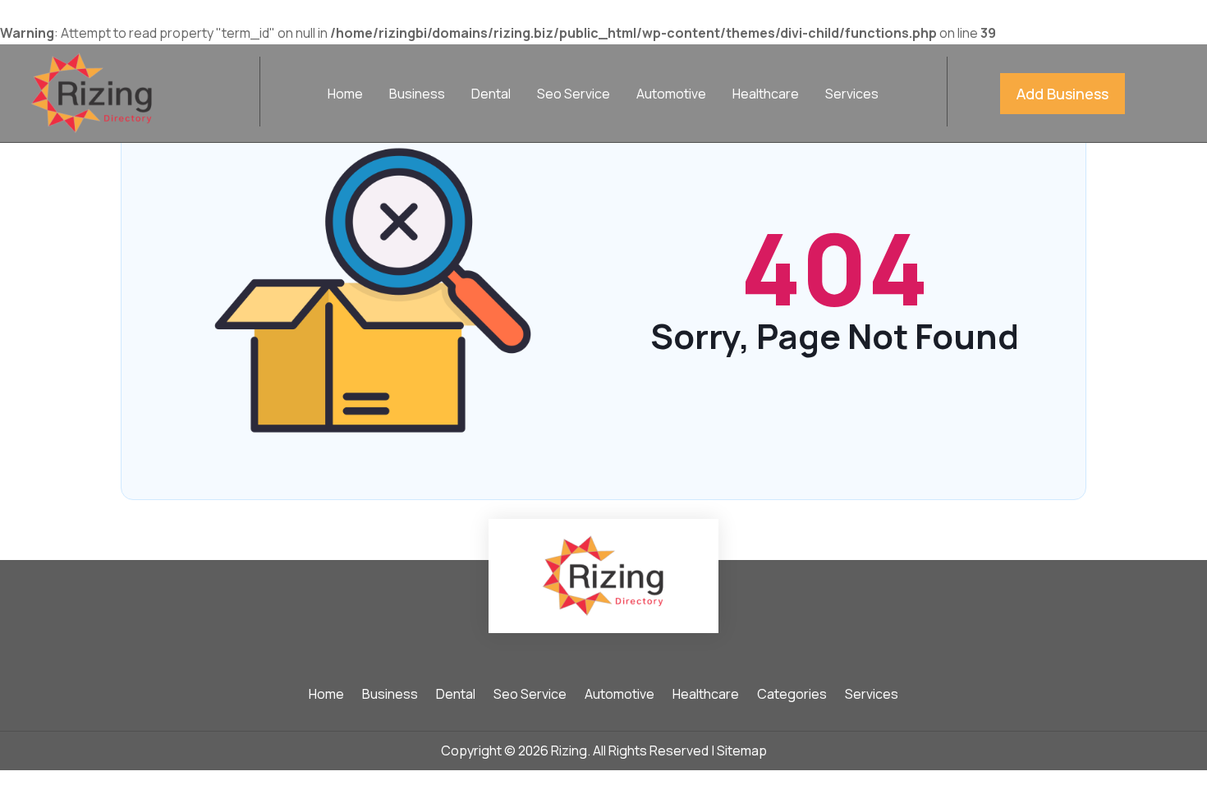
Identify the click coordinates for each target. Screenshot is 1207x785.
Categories (792, 695)
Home (345, 95)
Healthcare (765, 95)
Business (417, 95)
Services (852, 95)
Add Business (1062, 93)
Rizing (569, 750)
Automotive (671, 95)
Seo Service (573, 95)
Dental (491, 95)
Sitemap (742, 750)
